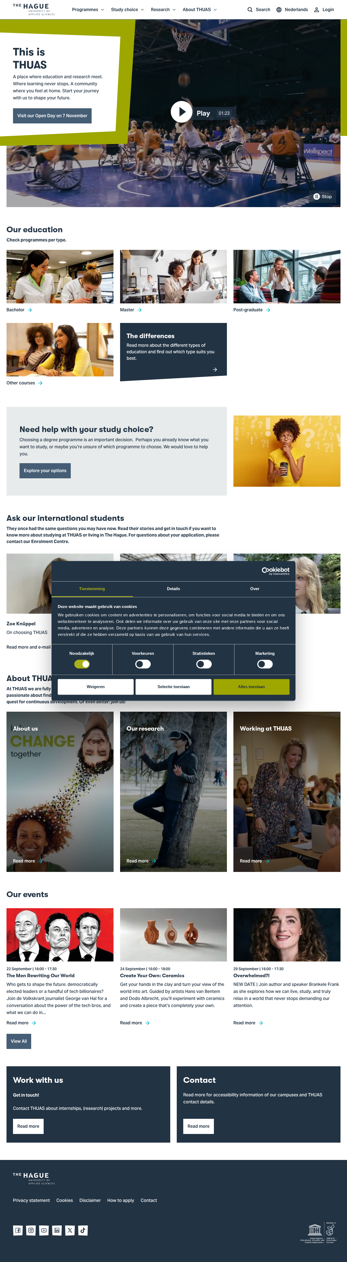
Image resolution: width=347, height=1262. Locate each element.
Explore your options (45, 470)
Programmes (85, 12)
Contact (149, 1200)
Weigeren (96, 686)
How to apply (120, 1200)
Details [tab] (173, 588)
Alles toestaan (251, 686)
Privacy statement (31, 1200)
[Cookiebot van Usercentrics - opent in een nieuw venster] (266, 571)
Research (160, 12)
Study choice (124, 12)
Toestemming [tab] (92, 588)
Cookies (64, 1200)
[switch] (143, 664)
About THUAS (197, 12)
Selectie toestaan (174, 686)
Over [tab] (254, 588)
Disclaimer (90, 1200)
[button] (205, 113)
